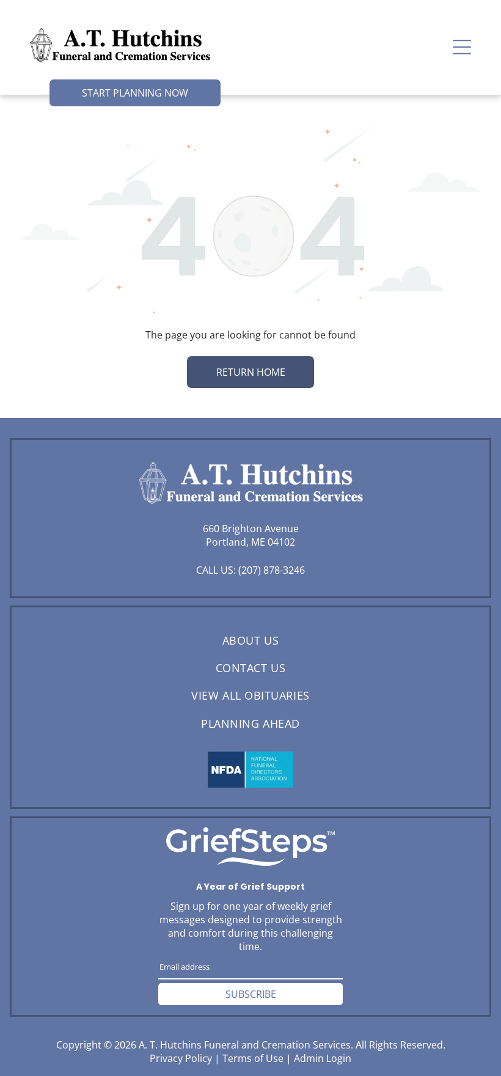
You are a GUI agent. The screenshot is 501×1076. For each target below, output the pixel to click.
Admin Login (322, 1058)
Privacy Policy (181, 1058)
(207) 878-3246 (271, 570)
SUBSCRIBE (250, 994)
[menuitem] (250, 640)
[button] (462, 47)
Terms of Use (252, 1058)
